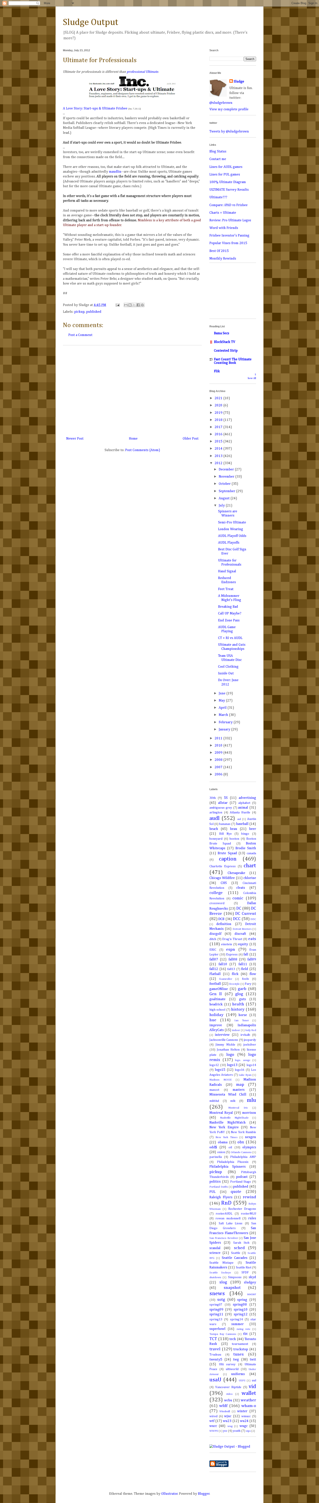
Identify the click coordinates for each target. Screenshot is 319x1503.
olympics (249, 1147)
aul (239, 819)
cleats (240, 888)
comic (237, 898)
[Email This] (126, 305)
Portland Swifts (218, 1186)
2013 (219, 456)
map (240, 1085)
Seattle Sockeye (220, 1272)
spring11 (216, 1314)
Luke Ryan (245, 1075)
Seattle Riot (243, 1267)
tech (232, 1339)
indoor (236, 1030)
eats (252, 939)
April (223, 708)
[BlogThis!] (130, 305)
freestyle (234, 984)
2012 (219, 463)
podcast (242, 1177)
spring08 (240, 1304)
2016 (219, 434)
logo (230, 1055)
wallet (249, 1393)
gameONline (218, 989)
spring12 (241, 1314)
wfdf (223, 1406)
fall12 (213, 969)
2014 (219, 448)
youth (236, 1430)
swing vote (244, 1329)
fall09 (251, 959)
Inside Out (226, 673)
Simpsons (235, 1277)
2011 (219, 738)
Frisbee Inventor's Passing (229, 235)
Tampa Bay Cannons (222, 1334)
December (227, 469)
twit (253, 1359)
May (222, 700)
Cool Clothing (228, 667)
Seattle (235, 1253)
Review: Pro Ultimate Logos (230, 220)
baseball (242, 824)
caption (228, 859)
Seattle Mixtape (221, 1262)
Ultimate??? (218, 197)
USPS (242, 1380)
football (215, 984)
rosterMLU (248, 1213)
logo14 (251, 1065)
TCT (213, 1339)
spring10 (241, 1309)
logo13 (232, 1065)
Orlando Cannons (241, 1152)
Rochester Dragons (242, 1208)
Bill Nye (225, 833)
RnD (226, 1203)
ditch (212, 939)
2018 (219, 420)
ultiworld (232, 1369)
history (238, 1009)
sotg (221, 1300)
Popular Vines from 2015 (228, 243)
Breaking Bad (228, 607)
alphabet (244, 802)
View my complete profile (228, 109)
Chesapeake (236, 873)
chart (250, 866)
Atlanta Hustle (240, 812)
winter (242, 1411)
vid (252, 1386)
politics (215, 1182)
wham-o (248, 1406)
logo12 (214, 1065)
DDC (253, 919)
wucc (213, 1426)
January (225, 729)
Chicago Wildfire (222, 878)
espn (230, 949)
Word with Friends (223, 228)
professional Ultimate (142, 72)
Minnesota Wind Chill (227, 1094)
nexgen (250, 1137)
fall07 (213, 959)
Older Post (191, 438)
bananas (224, 824)
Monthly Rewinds (222, 258)
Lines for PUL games (224, 174)
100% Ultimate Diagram (227, 182)
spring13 (215, 1319)
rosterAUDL (224, 1213)
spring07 (215, 1304)
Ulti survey (227, 1364)
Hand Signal (227, 571)
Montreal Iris (238, 1107)
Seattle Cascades (234, 1258)
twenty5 (215, 1359)
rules (252, 1218)
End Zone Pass (229, 620)
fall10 (223, 964)
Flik (217, 371)
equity (243, 944)
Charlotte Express (222, 866)
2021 (219, 398)
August (224, 498)
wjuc (227, 1416)
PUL (212, 1192)
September (227, 491)
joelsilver (249, 1044)
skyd (252, 1277)
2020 (219, 405)
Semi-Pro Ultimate (232, 522)
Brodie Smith (245, 848)
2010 (219, 745)
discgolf (215, 934)
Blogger (204, 1494)
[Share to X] (134, 305)
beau (233, 829)
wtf (211, 1421)
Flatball (215, 974)
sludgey (250, 1282)
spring (242, 1300)
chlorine (249, 878)
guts (242, 999)
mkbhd (214, 1100)
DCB (221, 919)
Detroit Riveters (242, 929)
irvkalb (245, 1034)
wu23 (227, 1421)
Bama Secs (221, 333)
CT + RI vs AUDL (230, 638)
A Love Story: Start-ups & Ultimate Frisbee (95, 108)
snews (217, 1293)
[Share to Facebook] (138, 305)
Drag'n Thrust (232, 939)
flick (235, 974)
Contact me (217, 159)
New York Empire (224, 1127)
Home (133, 438)
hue (212, 1020)
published (93, 312)
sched (239, 1248)
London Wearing (230, 529)
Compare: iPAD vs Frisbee (228, 205)
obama (222, 1142)
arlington (215, 812)
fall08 (233, 959)
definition (223, 924)
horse (242, 1015)
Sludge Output (90, 22)
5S (226, 798)
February (226, 722)
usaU (215, 1380)
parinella (215, 1157)
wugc (244, 1426)
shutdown (215, 1277)
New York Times (226, 1137)
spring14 (236, 1319)
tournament (240, 1344)
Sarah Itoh (241, 1242)
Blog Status (217, 151)
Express (232, 954)
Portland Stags (240, 1181)
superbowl (217, 1329)
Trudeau (215, 1354)
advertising (247, 798)
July (222, 505)
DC (238, 908)
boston (234, 838)
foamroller (225, 979)
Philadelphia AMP (243, 1157)
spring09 (216, 1309)
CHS (224, 883)
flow (253, 974)
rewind (249, 1197)
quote (236, 1192)
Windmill (224, 1411)
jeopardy (250, 1039)
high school (217, 1009)
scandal (214, 1248)
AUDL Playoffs (228, 543)
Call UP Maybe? (229, 613)
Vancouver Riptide (228, 1387)
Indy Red (250, 1030)
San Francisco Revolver (223, 1238)
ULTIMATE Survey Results (229, 190)
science (214, 1253)
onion (221, 1152)
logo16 (239, 1069)
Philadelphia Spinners (227, 1167)
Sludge (239, 81)
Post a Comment (80, 335)
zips (248, 1431)
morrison (249, 1113)
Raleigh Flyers (220, 1197)
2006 (219, 774)
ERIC (212, 949)
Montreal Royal (221, 1113)
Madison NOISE (220, 1079)
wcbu (228, 1400)
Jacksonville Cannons (223, 1039)
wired (213, 1416)
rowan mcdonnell (227, 1218)
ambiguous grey (220, 807)
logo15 (220, 1070)
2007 (219, 767)
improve (215, 1025)
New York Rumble (243, 1132)
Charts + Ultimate (222, 213)
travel (214, 1349)
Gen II (215, 994)
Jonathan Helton (228, 1049)
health (238, 1004)
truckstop (240, 1349)
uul (254, 1380)
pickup (79, 312)
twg (236, 1359)
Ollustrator (169, 1494)
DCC (236, 919)
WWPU (213, 1431)
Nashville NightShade (234, 1117)
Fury (248, 983)
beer (252, 829)
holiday (216, 1015)
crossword (216, 903)
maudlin (115, 172)
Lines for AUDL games (225, 167)
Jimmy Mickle (225, 1044)
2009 (219, 753)
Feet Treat (225, 589)
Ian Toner (241, 1020)
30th (212, 798)
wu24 (244, 1421)
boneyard (215, 838)
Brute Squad (227, 853)
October (225, 484)
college (216, 893)
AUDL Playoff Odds (232, 536)
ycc (225, 1430)
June (222, 693)
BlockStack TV (224, 342)
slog (223, 1282)
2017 (219, 427)
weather (248, 1400)
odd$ (213, 1147)
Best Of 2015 (219, 251)
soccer (251, 1294)
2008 (219, 760)
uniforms (238, 1374)
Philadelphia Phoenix (233, 1162)
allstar (223, 803)
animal (243, 807)
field (244, 969)
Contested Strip (226, 351)
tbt (245, 1334)
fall (245, 954)
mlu (251, 1100)
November (227, 476)
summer (237, 1324)
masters (239, 1090)
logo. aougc (242, 1060)
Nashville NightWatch (227, 1122)
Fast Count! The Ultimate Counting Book (233, 361)
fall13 (231, 969)
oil (230, 1147)
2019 (219, 413)
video (229, 1394)
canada (251, 853)
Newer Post (75, 438)
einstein (226, 944)
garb (242, 989)
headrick (216, 1004)
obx (240, 1142)
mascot (214, 1089)
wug (230, 1426)
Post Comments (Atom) (142, 450)
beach (213, 829)
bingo (245, 833)
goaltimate (217, 999)
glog (239, 994)
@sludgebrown (220, 103)
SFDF (245, 1272)
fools (245, 978)
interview (222, 1035)
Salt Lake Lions (231, 1223)
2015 (219, 441)
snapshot (232, 1288)
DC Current (245, 914)
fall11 (242, 964)
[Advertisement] (132, 389)
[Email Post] (117, 305)
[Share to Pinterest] (142, 305)
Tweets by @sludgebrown (229, 131)
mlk (232, 1100)
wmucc (246, 1416)
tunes (238, 1354)
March (224, 715)
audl (214, 818)
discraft (240, 934)
